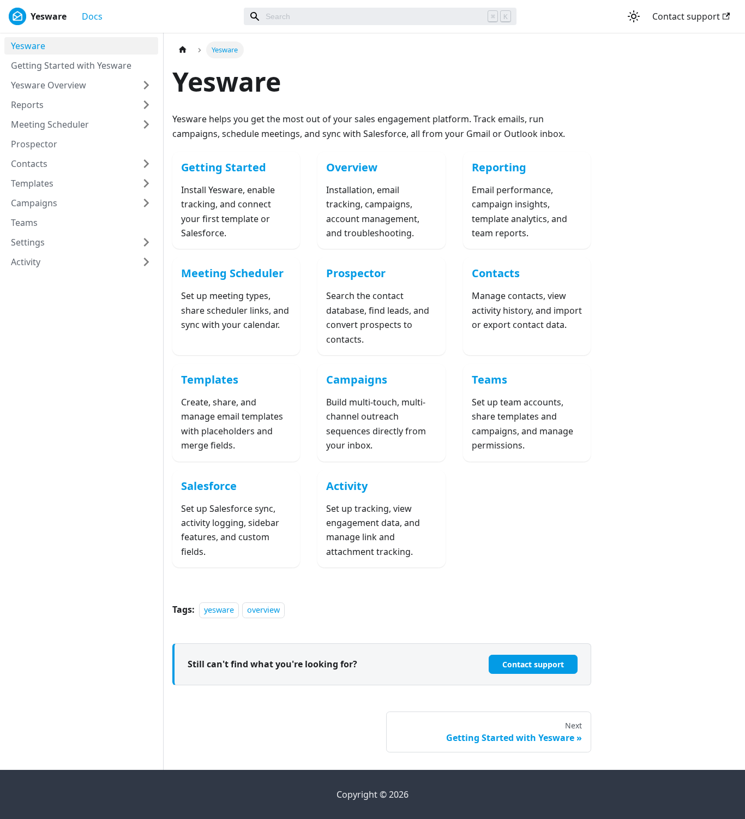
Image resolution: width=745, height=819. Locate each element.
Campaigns (34, 203)
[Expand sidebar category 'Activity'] (146, 262)
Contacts (29, 164)
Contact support (686, 16)
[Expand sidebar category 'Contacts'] (146, 163)
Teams (24, 223)
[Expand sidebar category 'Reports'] (146, 104)
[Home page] (182, 49)
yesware (219, 610)
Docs (92, 16)
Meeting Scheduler (50, 124)
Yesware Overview (48, 85)
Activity (25, 262)
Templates (32, 183)
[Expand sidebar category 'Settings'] (146, 242)
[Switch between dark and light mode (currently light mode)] (633, 16)
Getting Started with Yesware (71, 65)
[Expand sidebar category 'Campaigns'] (146, 203)
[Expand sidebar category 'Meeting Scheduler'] (146, 124)
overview (263, 610)
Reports (27, 105)
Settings (28, 242)
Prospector (34, 144)
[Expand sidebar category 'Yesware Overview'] (146, 85)
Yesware (28, 46)
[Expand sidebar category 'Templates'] (146, 183)
